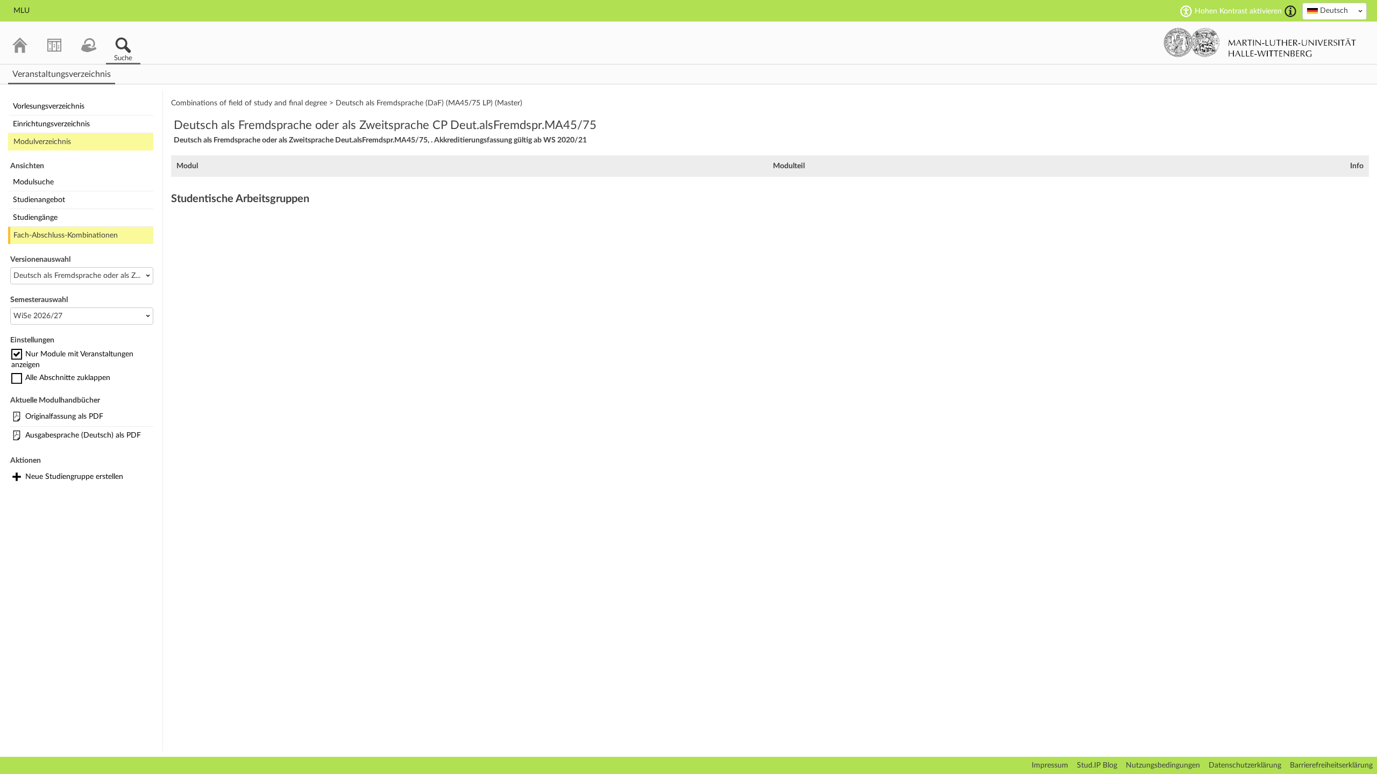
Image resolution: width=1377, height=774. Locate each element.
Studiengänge (35, 217)
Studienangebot (39, 200)
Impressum (1050, 765)
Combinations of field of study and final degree (249, 103)
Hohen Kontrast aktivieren (1238, 11)
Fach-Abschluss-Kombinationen (65, 235)
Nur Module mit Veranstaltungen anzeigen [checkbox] (72, 359)
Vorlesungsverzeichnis (48, 106)
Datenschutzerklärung (1245, 765)
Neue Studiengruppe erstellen (74, 477)
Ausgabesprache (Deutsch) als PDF (83, 435)
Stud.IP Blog (1097, 765)
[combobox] (1334, 11)
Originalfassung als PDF (64, 416)
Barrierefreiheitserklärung (1331, 765)
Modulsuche (33, 182)
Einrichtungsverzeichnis (51, 124)
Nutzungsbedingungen (1163, 765)
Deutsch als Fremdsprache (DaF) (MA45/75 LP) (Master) (429, 103)
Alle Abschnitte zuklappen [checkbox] (67, 378)
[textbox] (1334, 10)
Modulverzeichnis (42, 142)
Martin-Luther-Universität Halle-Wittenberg (1260, 42)
